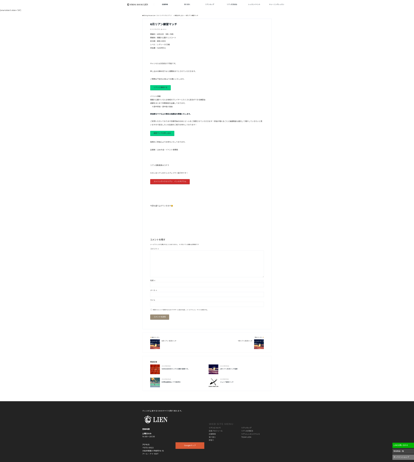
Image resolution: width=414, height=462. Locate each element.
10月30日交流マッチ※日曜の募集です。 (175, 369)
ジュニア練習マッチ (227, 382)
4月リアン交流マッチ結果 (229, 369)
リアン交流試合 (232, 4)
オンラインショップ (401, 457)
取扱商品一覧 (399, 451)
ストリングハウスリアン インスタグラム (170, 181)
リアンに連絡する (160, 87)
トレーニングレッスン (276, 4)
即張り (211, 440)
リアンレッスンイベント (250, 434)
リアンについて (215, 428)
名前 (152, 280)
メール (153, 290)
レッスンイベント (254, 4)
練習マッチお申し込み (162, 133)
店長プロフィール (216, 431)
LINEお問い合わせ (401, 445)
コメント (154, 249)
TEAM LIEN (246, 437)
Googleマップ (190, 445)
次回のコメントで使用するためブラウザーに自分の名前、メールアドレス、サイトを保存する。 (180, 310)
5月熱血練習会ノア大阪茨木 (171, 382)
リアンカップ (209, 4)
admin (164, 29)
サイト (152, 300)
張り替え (187, 4)
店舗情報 (165, 4)
